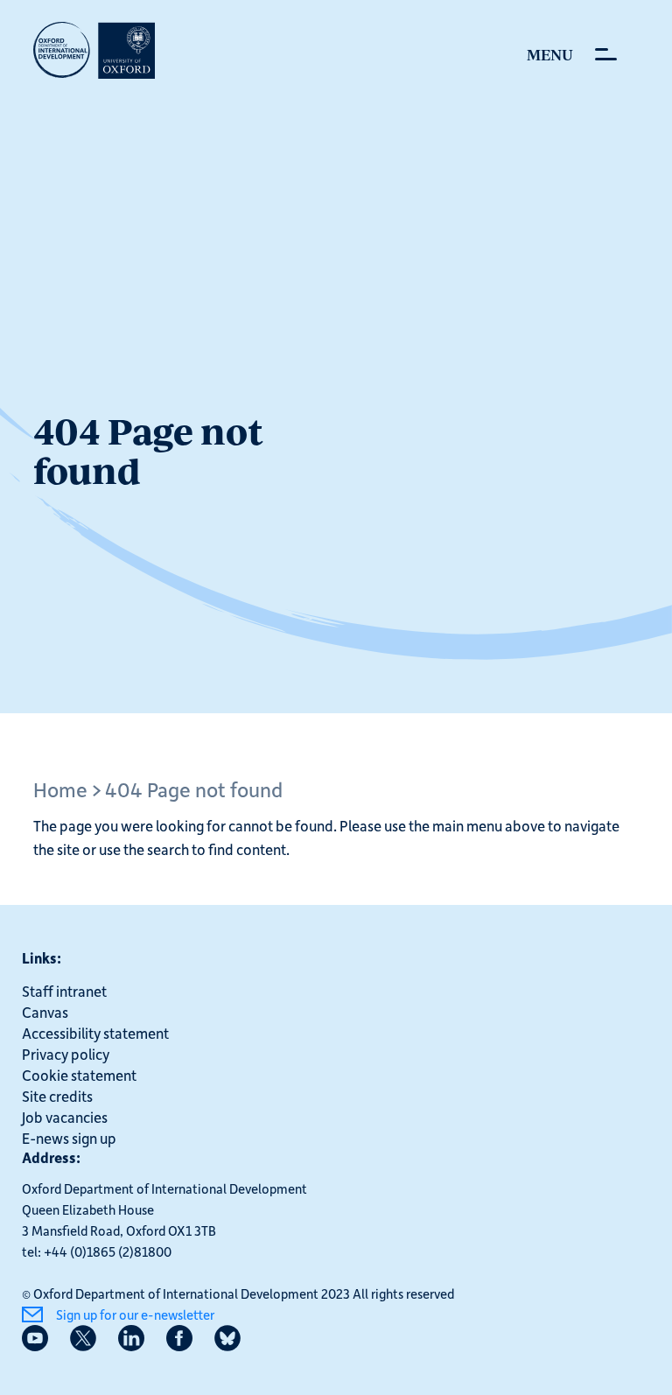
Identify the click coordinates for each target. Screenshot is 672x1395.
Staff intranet (64, 990)
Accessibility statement (95, 1032)
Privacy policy (65, 1053)
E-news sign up (69, 1137)
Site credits (57, 1095)
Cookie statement (79, 1074)
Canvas (45, 1011)
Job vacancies (65, 1116)
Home (60, 789)
